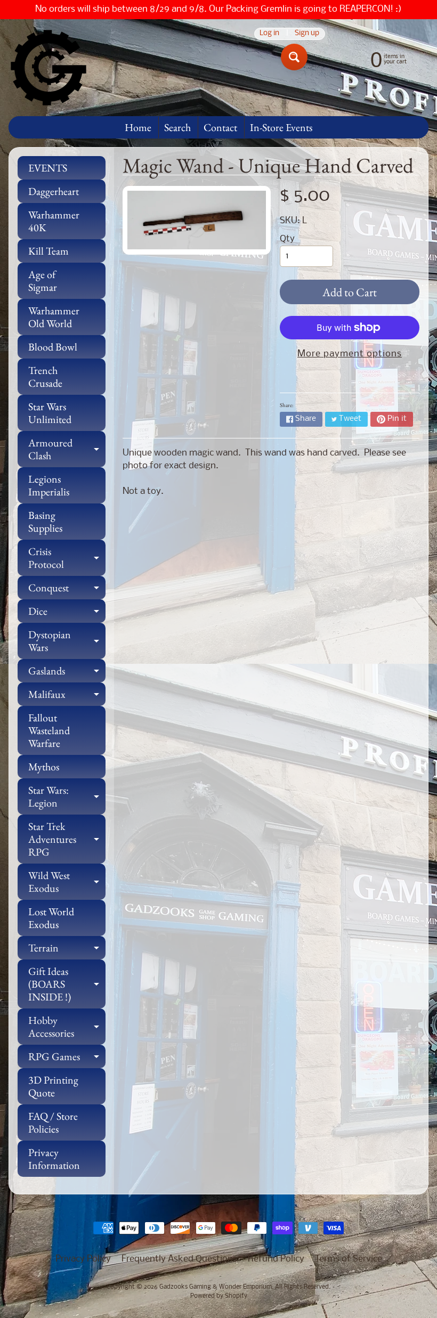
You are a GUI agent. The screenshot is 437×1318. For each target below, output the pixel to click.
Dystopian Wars (67, 641)
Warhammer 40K (53, 221)
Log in (269, 33)
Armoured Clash (67, 449)
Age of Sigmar (42, 280)
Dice (67, 613)
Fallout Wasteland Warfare (49, 730)
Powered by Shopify (218, 1296)
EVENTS (47, 168)
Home (138, 127)
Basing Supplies (45, 521)
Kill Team (48, 251)
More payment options (349, 354)
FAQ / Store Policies (53, 1122)
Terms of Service (348, 1259)
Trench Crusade (45, 376)
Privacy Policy (83, 1259)
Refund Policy (276, 1259)
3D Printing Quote (53, 1086)
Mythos (43, 767)
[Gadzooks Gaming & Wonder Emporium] (48, 68)
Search (177, 127)
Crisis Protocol (67, 558)
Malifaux (67, 696)
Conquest (67, 590)
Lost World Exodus (51, 918)
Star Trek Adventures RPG (67, 839)
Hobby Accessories (67, 1027)
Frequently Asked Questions (179, 1259)
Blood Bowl (52, 347)
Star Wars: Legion (67, 797)
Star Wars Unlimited (49, 413)
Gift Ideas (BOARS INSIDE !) (67, 984)
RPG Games (67, 1058)
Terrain (67, 950)
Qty (287, 239)
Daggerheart (53, 191)
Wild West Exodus (67, 882)
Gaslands (67, 673)
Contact (220, 127)
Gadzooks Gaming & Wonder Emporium (215, 1287)
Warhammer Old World (53, 317)
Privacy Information (54, 1158)
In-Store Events (281, 127)
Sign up (307, 33)
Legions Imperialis (48, 485)
